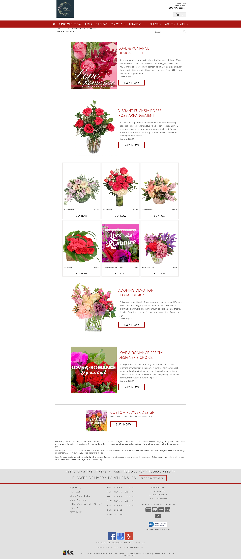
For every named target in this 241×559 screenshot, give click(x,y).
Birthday (101, 24)
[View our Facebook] (112, 540)
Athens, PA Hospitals (134, 543)
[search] (184, 31)
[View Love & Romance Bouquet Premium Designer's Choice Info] (120, 243)
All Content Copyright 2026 (95, 553)
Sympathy (117, 24)
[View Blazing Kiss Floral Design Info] (81, 243)
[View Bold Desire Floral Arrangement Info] (120, 186)
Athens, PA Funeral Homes (109, 543)
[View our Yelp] (129, 540)
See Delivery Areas (153, 478)
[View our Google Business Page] (120, 540)
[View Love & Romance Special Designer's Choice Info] (94, 370)
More (182, 24)
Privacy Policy (143, 553)
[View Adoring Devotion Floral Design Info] (94, 307)
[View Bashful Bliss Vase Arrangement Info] (81, 186)
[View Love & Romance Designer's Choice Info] (94, 65)
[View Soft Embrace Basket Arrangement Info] (159, 186)
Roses (88, 24)
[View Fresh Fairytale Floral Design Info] (159, 243)
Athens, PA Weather (106, 547)
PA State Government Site (131, 547)
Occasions (135, 24)
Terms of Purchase (164, 553)
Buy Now (131, 82)
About (169, 24)
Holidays (153, 24)
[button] (179, 14)
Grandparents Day (70, 24)
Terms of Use (128, 555)
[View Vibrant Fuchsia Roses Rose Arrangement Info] (94, 128)
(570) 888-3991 (180, 8)
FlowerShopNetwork (122, 553)
